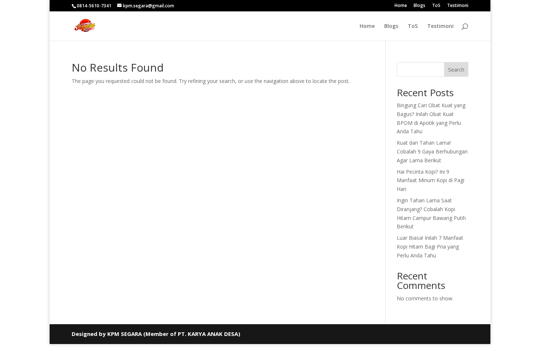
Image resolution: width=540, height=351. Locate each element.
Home (401, 5)
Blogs (419, 5)
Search (456, 69)
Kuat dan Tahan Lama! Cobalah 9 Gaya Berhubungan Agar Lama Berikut (432, 151)
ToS (436, 5)
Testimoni (457, 5)
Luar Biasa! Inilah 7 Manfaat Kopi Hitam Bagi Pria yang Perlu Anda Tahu (430, 246)
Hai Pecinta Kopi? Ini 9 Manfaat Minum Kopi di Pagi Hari (430, 180)
